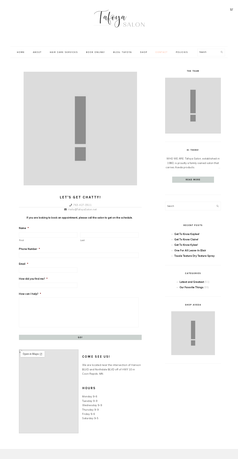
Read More (193, 179)
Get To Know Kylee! (186, 244)
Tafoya (119, 22)
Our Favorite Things (192, 287)
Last (82, 240)
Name (24, 228)
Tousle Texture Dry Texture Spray (194, 255)
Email (23, 263)
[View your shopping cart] (232, 10)
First (21, 240)
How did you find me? (33, 278)
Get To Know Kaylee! (187, 233)
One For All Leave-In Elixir (190, 250)
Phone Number (29, 248)
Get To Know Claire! (186, 239)
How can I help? (30, 293)
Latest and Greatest (192, 281)
